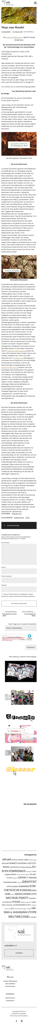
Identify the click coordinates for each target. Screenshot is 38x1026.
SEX (12, 908)
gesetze (15, 878)
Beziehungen (33, 860)
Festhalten (29, 871)
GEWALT (23, 877)
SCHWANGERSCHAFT (22, 905)
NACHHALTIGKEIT (17, 898)
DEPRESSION (15, 867)
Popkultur (28, 902)
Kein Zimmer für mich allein (9, 614)
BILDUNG (5, 863)
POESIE (16, 902)
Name (3, 567)
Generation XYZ (17, 514)
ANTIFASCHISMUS (17, 860)
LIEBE (7, 894)
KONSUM (25, 890)
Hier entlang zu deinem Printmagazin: (23, 657)
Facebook (16, 1021)
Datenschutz (10, 998)
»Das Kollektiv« (10, 984)
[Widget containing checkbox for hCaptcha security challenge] (17, 637)
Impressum (10, 1000)
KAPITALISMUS (12, 886)
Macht (12, 894)
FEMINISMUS (17, 871)
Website (3, 585)
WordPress (22, 1014)
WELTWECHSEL (19, 916)
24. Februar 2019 (18, 32)
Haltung (19, 882)
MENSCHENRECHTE (26, 894)
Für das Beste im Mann (28, 614)
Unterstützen (10, 986)
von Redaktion (6, 32)
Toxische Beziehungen (20, 909)
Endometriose (26, 867)
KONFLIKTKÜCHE (19, 518)
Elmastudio (24, 1016)
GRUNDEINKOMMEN (10, 882)
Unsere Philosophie (10, 981)
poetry (23, 902)
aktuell (6, 859)
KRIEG (34, 890)
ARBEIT (26, 860)
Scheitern (9, 905)
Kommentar (5, 543)
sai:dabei (19, 953)
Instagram (22, 1021)
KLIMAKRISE (24, 886)
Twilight (29, 909)
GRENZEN (32, 877)
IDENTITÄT (29, 882)
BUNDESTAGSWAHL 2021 (20, 863)
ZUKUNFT (33, 917)
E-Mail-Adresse (6, 576)
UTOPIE (27, 518)
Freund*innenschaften (22, 874)
